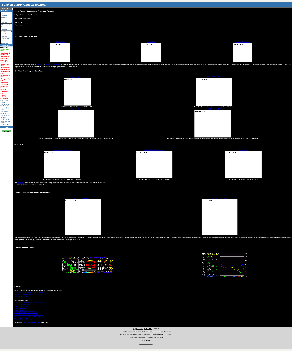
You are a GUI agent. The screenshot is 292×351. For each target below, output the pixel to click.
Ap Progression (243, 150)
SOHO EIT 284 (151, 42)
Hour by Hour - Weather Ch (5, 105)
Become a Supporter (4, 16)
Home (2, 13)
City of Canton (4, 125)
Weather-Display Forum (4, 118)
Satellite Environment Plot (213, 109)
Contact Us (139, 329)
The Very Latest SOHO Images (23, 319)
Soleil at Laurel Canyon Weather (24, 4)
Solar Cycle (20, 183)
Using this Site (5, 38)
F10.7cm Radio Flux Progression (154, 150)
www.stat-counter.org (146, 344)
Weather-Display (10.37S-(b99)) (144, 331)
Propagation (4, 20)
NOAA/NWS (4, 111)
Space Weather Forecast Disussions (25, 313)
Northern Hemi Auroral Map (82, 198)
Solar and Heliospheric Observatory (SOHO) (28, 317)
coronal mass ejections (53, 65)
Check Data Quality (4, 101)
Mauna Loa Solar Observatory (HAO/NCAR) (28, 294)
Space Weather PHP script (30, 322)
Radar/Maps (4, 22)
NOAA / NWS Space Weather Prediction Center (29, 292)
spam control (146, 340)
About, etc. (4, 36)
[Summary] (6, 130)
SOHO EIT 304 (60, 42)
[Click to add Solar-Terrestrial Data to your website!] (87, 273)
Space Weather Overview (22, 304)
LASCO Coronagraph (21, 306)
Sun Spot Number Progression (62, 150)
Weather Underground (4, 114)
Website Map (4, 43)
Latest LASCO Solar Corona (77, 77)
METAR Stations (5, 24)
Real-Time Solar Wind (214, 76)
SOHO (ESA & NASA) (21, 296)
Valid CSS (168, 331)
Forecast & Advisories (4, 28)
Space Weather (5, 33)
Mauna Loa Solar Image (242, 42)
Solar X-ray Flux (76, 109)
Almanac (3, 31)
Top (134, 329)
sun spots (39, 65)
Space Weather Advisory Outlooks (24, 311)
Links (2, 40)
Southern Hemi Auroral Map (219, 198)
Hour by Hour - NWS (5, 108)
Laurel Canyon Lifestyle (5, 122)
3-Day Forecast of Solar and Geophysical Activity (29, 302)
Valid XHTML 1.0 (159, 331)
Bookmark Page (148, 329)
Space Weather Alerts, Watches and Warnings (28, 315)
